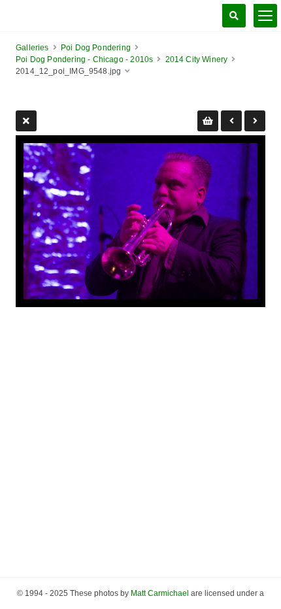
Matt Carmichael (160, 593)
